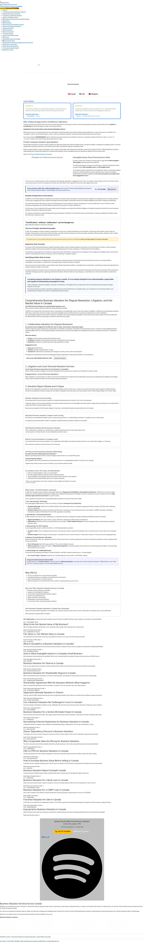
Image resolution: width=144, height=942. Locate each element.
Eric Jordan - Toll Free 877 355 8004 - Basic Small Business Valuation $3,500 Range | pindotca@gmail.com (29, 941)
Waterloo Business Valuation (82, 927)
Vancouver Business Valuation (9, 924)
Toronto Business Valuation (118, 920)
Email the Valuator (73, 84)
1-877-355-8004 (101, 189)
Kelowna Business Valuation (118, 931)
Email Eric (113, 189)
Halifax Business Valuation (117, 924)
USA (83, 94)
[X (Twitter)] (47, 837)
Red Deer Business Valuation (82, 931)
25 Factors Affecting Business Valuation (41, 154)
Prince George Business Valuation (119, 927)
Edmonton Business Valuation (46, 920)
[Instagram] (45, 837)
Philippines (94, 94)
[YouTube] (48, 837)
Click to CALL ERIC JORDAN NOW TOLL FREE (39, 358)
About (1, 4)
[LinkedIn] (42, 837)
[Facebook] (44, 837)
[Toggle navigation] (0, 1)
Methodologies (8, 4)
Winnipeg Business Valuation (82, 924)
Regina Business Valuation (45, 927)
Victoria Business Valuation (45, 931)
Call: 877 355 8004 (64, 831)
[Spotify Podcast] (72, 868)
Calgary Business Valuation (9, 920)
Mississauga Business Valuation (10, 931)
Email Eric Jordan (82, 831)
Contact (15, 4)
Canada (73, 94)
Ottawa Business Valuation (81, 920)
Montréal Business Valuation (46, 924)
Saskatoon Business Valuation (9, 927)
